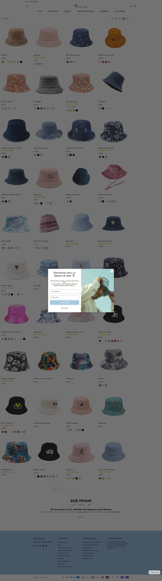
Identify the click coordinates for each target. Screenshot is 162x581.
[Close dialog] (111, 270)
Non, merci (64, 308)
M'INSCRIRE (64, 303)
